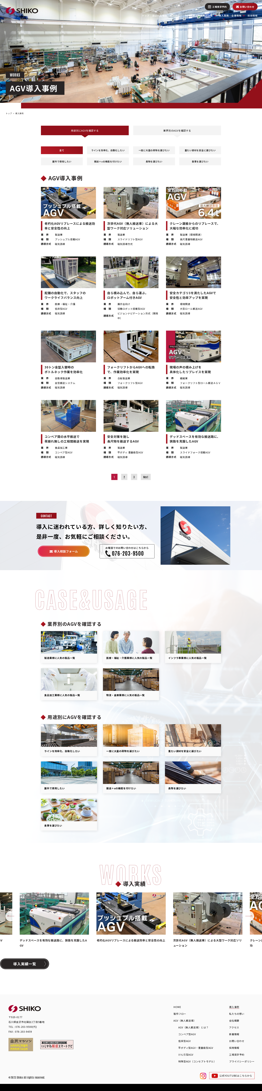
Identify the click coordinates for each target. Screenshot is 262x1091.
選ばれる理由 (159, 15)
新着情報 (234, 1034)
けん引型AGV (185, 1054)
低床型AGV (184, 1041)
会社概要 (234, 1020)
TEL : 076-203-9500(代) (22, 1027)
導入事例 (224, 15)
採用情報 (253, 15)
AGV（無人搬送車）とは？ (193, 1027)
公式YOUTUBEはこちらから (235, 1075)
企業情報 (237, 15)
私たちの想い (236, 1014)
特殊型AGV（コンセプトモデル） (197, 1061)
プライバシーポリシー (242, 1061)
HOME (177, 1007)
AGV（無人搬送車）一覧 (199, 15)
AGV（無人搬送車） (184, 1020)
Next (145, 477)
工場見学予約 (219, 6)
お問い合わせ (247, 6)
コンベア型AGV (187, 1034)
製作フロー (176, 15)
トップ (145, 15)
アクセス (234, 1027)
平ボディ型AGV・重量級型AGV (195, 1048)
